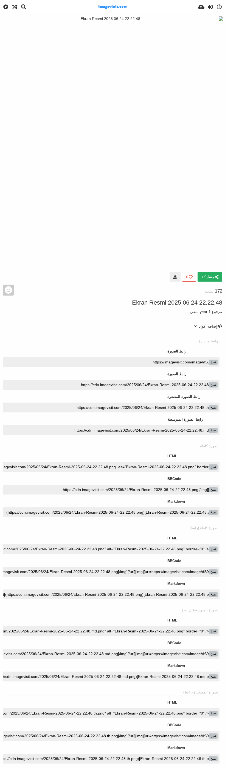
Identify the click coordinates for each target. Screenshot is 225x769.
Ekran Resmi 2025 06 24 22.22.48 (177, 302)
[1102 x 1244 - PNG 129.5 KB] (175, 277)
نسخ (213, 362)
